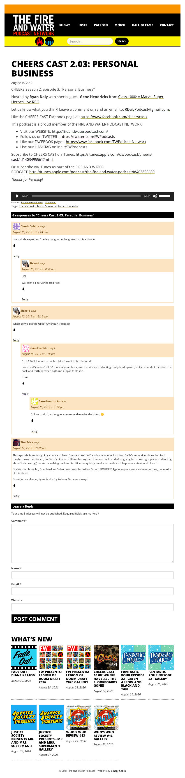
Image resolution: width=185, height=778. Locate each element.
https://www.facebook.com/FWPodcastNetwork (106, 141)
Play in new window (32, 202)
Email (16, 584)
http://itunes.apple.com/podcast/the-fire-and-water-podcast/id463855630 (92, 171)
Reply (16, 256)
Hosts (82, 25)
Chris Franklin (39, 348)
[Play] (17, 196)
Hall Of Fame (142, 25)
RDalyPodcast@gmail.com (147, 109)
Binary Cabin (118, 770)
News (48, 25)
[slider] (165, 196)
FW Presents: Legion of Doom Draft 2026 (50, 677)
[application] (92, 196)
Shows (65, 25)
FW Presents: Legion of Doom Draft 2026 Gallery (77, 677)
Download (50, 202)
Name (16, 568)
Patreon (101, 25)
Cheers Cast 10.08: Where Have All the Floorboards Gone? (105, 679)
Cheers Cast (26, 206)
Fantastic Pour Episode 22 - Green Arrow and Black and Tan (132, 680)
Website (16, 600)
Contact (167, 25)
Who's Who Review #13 (76, 734)
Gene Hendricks (68, 206)
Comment (19, 521)
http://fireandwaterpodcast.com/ (80, 131)
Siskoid (34, 263)
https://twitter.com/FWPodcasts (88, 136)
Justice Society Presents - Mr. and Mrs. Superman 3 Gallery (51, 740)
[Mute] (155, 196)
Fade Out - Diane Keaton (23, 673)
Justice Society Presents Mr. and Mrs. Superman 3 (22, 739)
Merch (120, 25)
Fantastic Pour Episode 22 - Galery (160, 675)
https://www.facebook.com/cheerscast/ (114, 116)
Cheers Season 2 (46, 206)
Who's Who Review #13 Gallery (104, 735)
